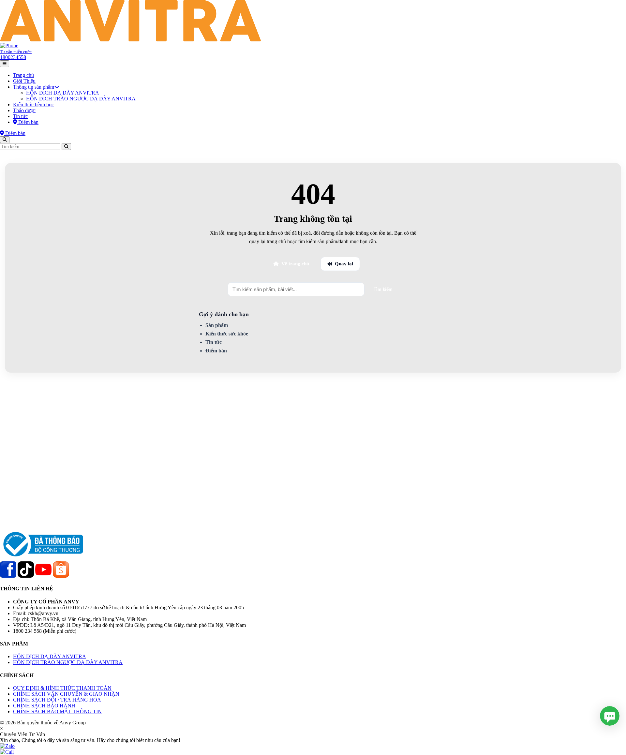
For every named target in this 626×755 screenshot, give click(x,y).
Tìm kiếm (383, 289)
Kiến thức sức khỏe (226, 333)
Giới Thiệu (24, 81)
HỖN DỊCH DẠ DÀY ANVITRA (62, 93)
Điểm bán (216, 350)
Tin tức (20, 116)
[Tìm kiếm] (4, 139)
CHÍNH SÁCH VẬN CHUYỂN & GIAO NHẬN (66, 694)
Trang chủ (23, 75)
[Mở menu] (4, 63)
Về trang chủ (295, 263)
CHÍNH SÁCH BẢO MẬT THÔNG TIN (57, 711)
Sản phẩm (216, 325)
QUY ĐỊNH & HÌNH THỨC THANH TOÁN (62, 688)
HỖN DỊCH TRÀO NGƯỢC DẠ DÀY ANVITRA (81, 98)
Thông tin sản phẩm (33, 87)
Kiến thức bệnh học (33, 104)
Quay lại (344, 263)
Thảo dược (24, 110)
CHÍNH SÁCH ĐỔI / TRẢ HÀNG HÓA (57, 700)
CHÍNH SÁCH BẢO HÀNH (44, 705)
